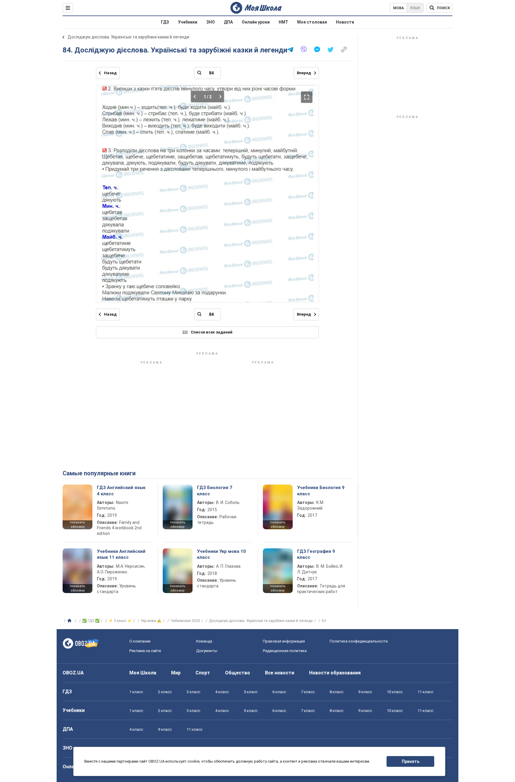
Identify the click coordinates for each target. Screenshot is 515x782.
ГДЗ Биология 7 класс (214, 490)
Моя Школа (142, 673)
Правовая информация (284, 641)
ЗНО (210, 22)
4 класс (222, 692)
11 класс (425, 692)
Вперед (304, 73)
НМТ (283, 22)
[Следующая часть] (218, 96)
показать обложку (77, 524)
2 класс (165, 692)
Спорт (203, 673)
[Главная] (70, 620)
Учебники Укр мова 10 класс (221, 554)
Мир (176, 673)
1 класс (136, 692)
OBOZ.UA (73, 673)
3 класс (193, 692)
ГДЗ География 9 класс (316, 554)
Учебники (187, 22)
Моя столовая (312, 22)
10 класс (395, 692)
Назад (110, 73)
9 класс (365, 692)
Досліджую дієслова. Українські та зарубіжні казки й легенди (128, 37)
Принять (410, 761)
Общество (237, 673)
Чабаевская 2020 (185, 621)
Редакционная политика (285, 650)
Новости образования (335, 673)
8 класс (336, 692)
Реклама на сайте (145, 650)
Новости (345, 22)
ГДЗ (165, 22)
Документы (206, 650)
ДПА (228, 22)
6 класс (279, 692)
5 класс (251, 692)
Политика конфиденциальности (359, 641)
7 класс (308, 692)
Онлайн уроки (256, 22)
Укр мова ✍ (151, 621)
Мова (398, 8)
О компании (140, 641)
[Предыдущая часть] (196, 96)
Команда (204, 641)
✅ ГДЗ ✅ (91, 621)
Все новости (279, 673)
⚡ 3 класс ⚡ (120, 621)
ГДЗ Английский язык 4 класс (121, 490)
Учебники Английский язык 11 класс (121, 554)
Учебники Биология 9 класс (321, 490)
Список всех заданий (211, 332)
